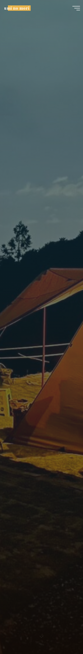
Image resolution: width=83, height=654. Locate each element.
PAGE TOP (77, 630)
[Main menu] (76, 8)
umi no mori (16, 8)
